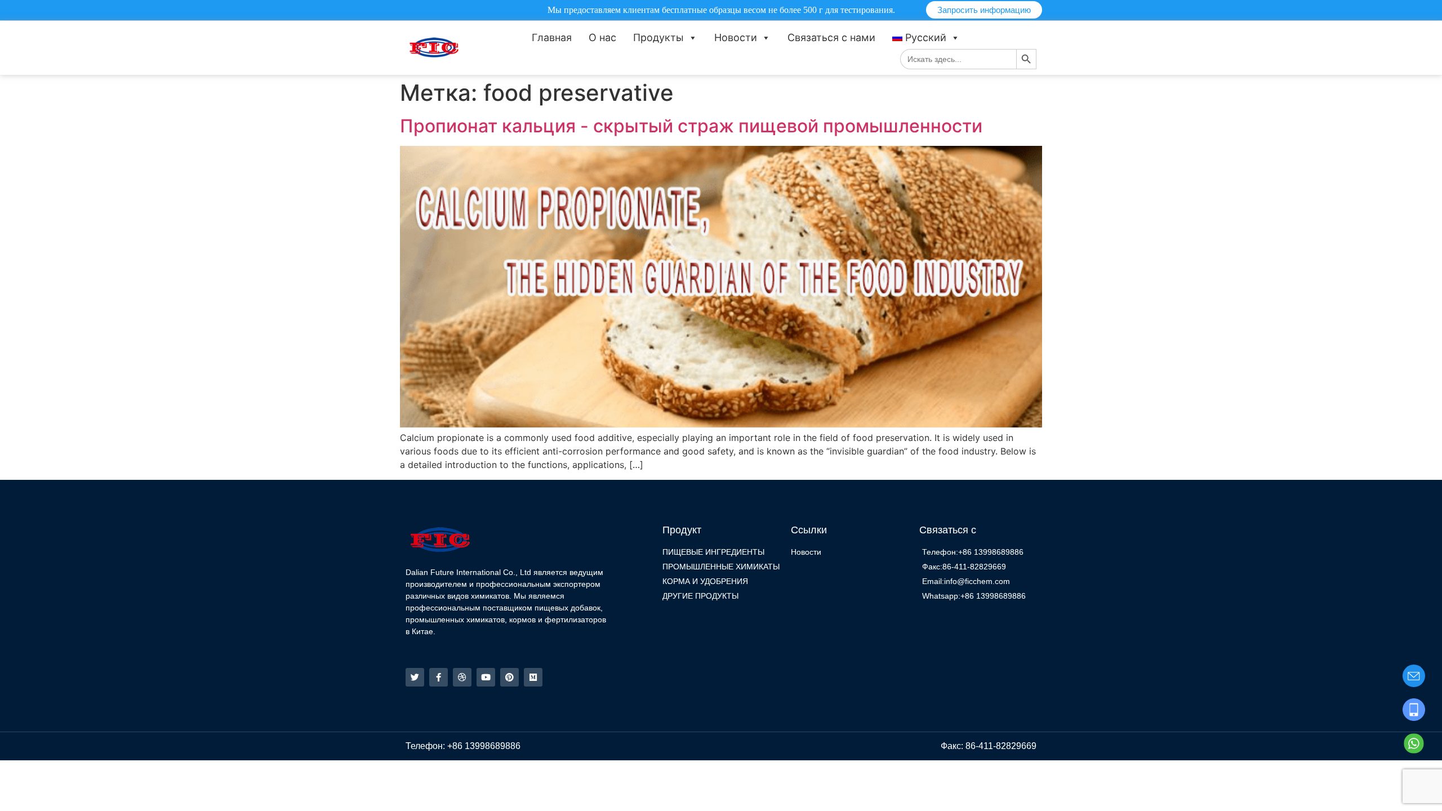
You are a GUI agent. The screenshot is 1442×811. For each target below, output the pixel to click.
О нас (602, 37)
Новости (735, 37)
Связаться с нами (831, 37)
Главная (552, 37)
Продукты (658, 37)
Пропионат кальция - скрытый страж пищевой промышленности (691, 126)
